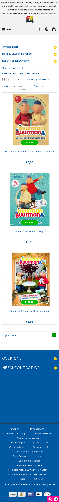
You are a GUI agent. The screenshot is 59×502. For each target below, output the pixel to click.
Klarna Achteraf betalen (29, 465)
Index (22, 478)
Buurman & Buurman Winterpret (30, 231)
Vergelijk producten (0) (38, 79)
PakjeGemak (19, 456)
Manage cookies (48, 13)
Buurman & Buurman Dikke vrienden (29, 311)
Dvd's (22, 68)
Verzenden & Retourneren (29, 451)
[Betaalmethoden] (29, 495)
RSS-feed (38, 478)
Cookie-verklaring (43, 433)
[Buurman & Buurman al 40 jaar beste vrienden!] (29, 120)
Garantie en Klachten (30, 460)
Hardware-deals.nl (23, 484)
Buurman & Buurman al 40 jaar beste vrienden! (29, 151)
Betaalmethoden (41, 447)
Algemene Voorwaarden (29, 438)
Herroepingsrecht (20, 442)
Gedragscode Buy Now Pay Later (29, 469)
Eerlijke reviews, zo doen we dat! (29, 474)
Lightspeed (50, 484)
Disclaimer (42, 442)
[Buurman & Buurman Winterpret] (29, 199)
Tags (13, 68)
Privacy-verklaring (16, 433)
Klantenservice (36, 428)
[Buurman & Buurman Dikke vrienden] (29, 279)
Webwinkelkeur (17, 447)
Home (5, 68)
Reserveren (40, 456)
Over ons (16, 428)
